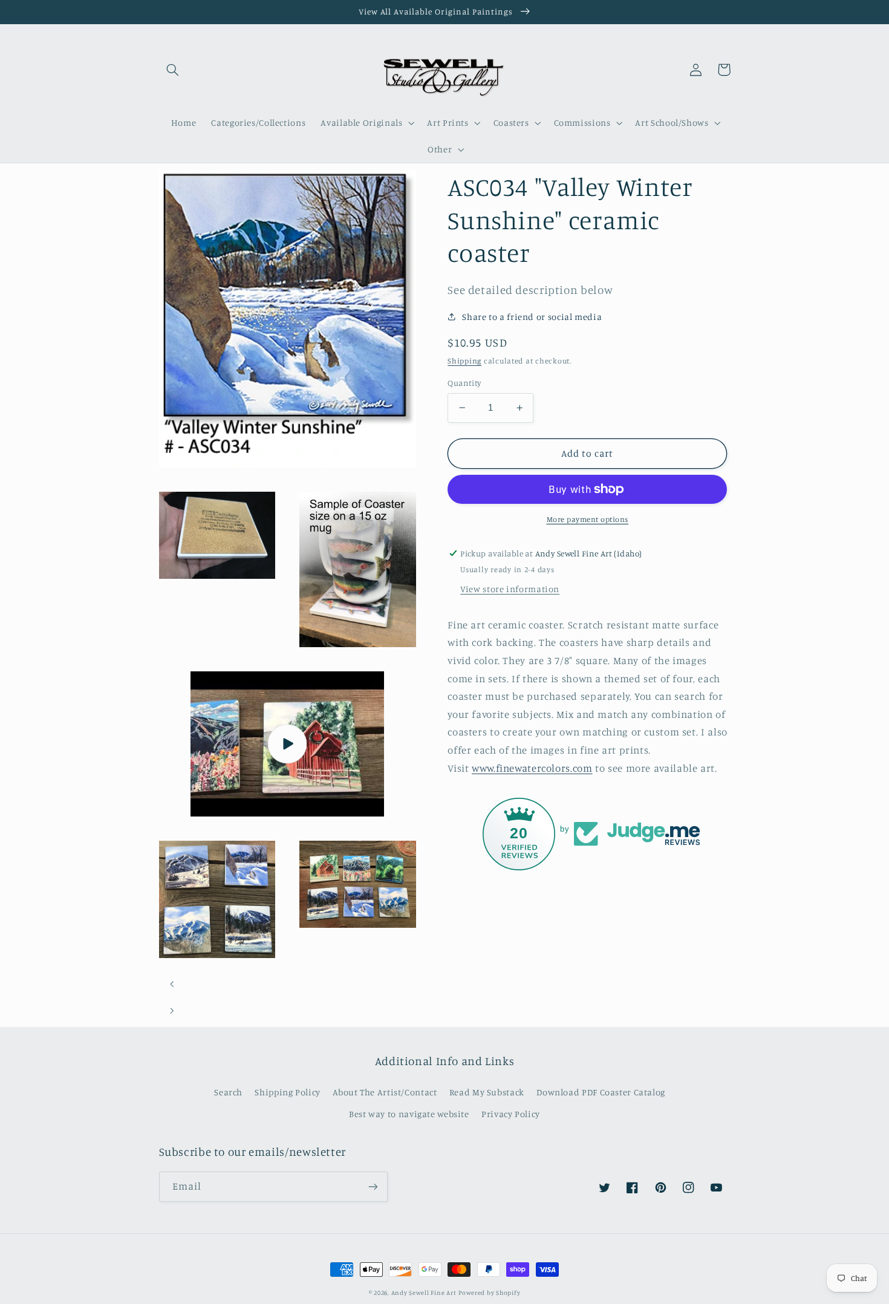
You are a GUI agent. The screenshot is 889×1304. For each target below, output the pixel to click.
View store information (509, 589)
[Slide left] (172, 984)
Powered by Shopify (489, 1292)
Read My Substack (486, 1092)
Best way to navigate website (409, 1114)
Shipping (464, 360)
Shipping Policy (287, 1092)
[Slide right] (172, 1010)
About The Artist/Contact (385, 1092)
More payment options (588, 519)
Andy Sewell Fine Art (424, 1292)
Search (228, 1092)
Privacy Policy (510, 1114)
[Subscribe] (372, 1186)
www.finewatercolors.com (532, 768)
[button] (173, 69)
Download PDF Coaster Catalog (600, 1092)
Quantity (464, 383)
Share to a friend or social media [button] (532, 316)
